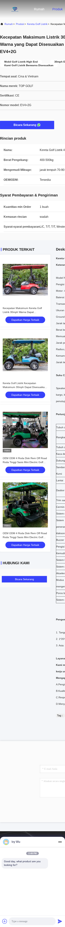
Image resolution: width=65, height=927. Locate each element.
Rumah (39, 9)
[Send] (60, 921)
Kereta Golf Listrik (37, 24)
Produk (57, 9)
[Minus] (60, 842)
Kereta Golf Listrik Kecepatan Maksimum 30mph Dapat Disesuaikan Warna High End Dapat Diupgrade (24, 387)
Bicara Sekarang (25, 124)
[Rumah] (14, 9)
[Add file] (4, 921)
